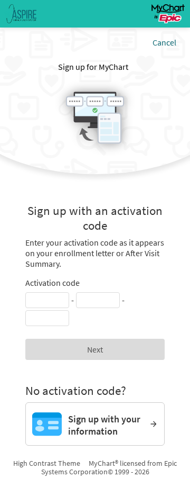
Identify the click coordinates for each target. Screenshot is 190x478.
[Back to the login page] (36, 13)
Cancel (164, 42)
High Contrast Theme (46, 463)
